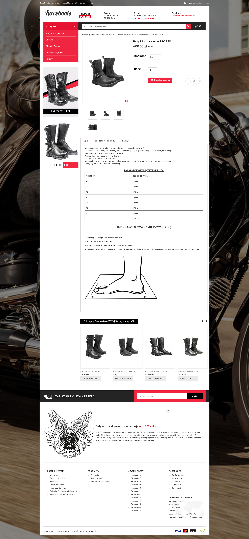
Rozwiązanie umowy (59, 488)
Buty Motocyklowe (61, 33)
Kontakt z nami (178, 475)
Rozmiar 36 (136, 475)
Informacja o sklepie (180, 497)
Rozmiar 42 (136, 494)
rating (125, 140)
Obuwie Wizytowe (54, 52)
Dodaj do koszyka (160, 80)
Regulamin (54, 481)
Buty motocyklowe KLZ (91, 371)
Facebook (168, 411)
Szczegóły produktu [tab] (105, 140)
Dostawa (54, 475)
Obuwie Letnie (52, 40)
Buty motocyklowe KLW (156, 371)
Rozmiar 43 (136, 497)
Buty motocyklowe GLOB (124, 371)
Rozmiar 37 (136, 478)
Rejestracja (177, 488)
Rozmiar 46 (136, 507)
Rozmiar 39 (136, 484)
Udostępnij (187, 81)
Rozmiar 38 (136, 481)
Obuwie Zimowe (53, 46)
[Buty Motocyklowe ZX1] (60, 92)
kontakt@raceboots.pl (192, 517)
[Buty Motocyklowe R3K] (60, 146)
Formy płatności (57, 484)
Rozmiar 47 (136, 510)
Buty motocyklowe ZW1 (188, 371)
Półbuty (49, 59)
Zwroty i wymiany (58, 478)
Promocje (95, 475)
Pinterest (199, 81)
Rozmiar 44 (136, 501)
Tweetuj (193, 81)
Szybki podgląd (104, 379)
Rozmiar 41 (136, 491)
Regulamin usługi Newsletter (63, 494)
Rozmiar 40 (136, 488)
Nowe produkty (97, 478)
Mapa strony (177, 478)
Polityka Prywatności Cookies (63, 491)
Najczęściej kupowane (100, 481)
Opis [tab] (86, 140)
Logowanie (176, 484)
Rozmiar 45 (136, 504)
